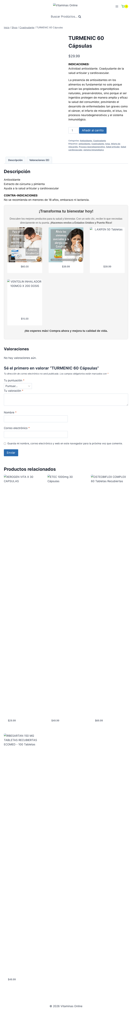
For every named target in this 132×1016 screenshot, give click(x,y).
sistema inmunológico (93, 150)
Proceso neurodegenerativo (92, 147)
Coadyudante (99, 140)
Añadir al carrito (93, 130)
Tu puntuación (14, 380)
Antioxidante (86, 140)
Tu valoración (13, 390)
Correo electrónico (17, 428)
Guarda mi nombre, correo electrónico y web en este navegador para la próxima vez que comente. (65, 443)
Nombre (10, 412)
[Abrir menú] (117, 6)
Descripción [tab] (15, 160)
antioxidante (84, 143)
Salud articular (113, 147)
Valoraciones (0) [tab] (39, 160)
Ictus (107, 143)
